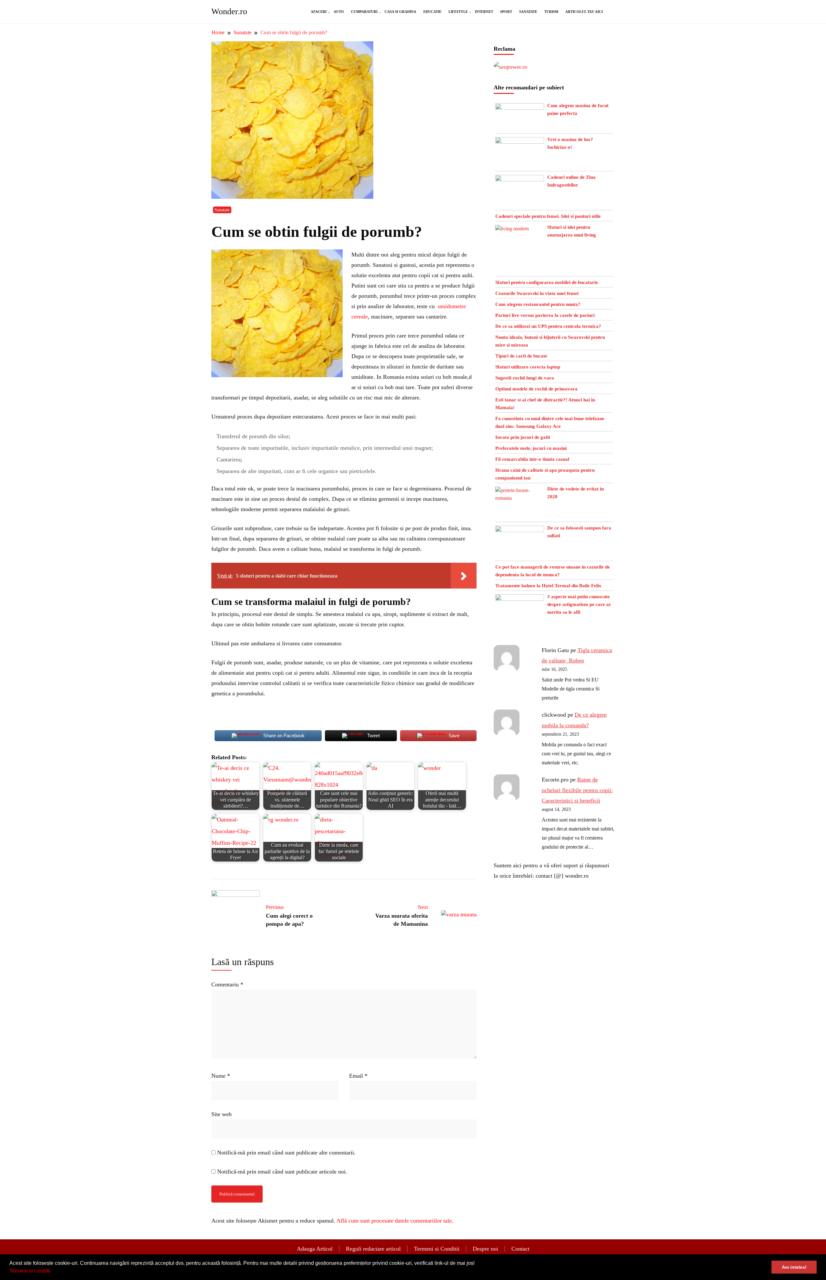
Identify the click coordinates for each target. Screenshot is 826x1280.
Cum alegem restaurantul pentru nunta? (537, 304)
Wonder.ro (229, 11)
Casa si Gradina (400, 12)
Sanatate (528, 12)
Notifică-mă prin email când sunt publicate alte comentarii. (286, 1152)
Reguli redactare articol (373, 1248)
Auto (339, 12)
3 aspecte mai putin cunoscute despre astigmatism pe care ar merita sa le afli (579, 604)
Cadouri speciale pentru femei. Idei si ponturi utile (548, 216)
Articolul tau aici (584, 12)
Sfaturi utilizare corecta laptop (527, 366)
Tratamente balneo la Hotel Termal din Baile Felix (548, 585)
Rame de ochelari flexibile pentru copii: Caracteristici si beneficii (577, 790)
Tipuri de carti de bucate (521, 355)
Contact (520, 1248)
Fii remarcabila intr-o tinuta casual (532, 459)
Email (358, 1076)
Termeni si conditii (30, 1271)
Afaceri (319, 12)
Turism (551, 12)
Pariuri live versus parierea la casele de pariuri (545, 315)
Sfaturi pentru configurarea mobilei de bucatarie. (547, 282)
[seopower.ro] (510, 67)
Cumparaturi (364, 12)
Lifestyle (458, 12)
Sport (506, 12)
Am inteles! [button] (794, 1267)
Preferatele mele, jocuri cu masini (531, 448)
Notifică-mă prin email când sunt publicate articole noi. (282, 1171)
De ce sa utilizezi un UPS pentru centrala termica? (548, 326)
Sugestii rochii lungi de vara (524, 377)
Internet (484, 12)
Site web (221, 1114)
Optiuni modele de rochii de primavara (536, 388)
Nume (220, 1076)
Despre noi (485, 1248)
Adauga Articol (315, 1248)
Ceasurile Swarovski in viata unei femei (537, 293)
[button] (53, 1272)
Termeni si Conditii (436, 1248)
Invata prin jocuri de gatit (522, 437)
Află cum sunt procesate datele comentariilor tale (394, 1220)
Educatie (432, 12)
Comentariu (227, 984)
